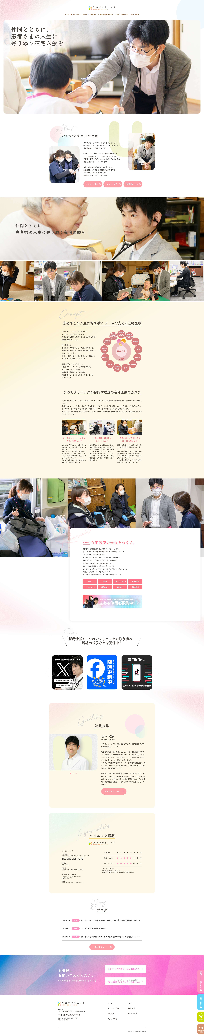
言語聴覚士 (135, 587)
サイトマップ (132, 1013)
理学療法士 (105, 587)
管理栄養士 (135, 581)
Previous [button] (47, 672)
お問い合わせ (134, 14)
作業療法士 (120, 587)
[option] (88, 281)
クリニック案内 (113, 1008)
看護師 (105, 581)
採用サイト (131, 1008)
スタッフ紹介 (112, 1019)
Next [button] (157, 672)
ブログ (117, 14)
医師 (89, 581)
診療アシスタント (120, 581)
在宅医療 (111, 1013)
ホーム (67, 14)
